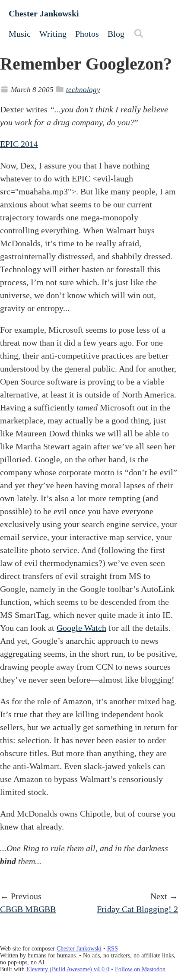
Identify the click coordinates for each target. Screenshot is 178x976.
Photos (87, 33)
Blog (116, 33)
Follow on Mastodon (140, 969)
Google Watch (81, 628)
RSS (112, 948)
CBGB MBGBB (28, 909)
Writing (53, 33)
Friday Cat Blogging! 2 (137, 909)
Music (20, 33)
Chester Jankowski (44, 13)
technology (83, 90)
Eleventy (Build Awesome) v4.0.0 (67, 969)
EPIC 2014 (19, 144)
